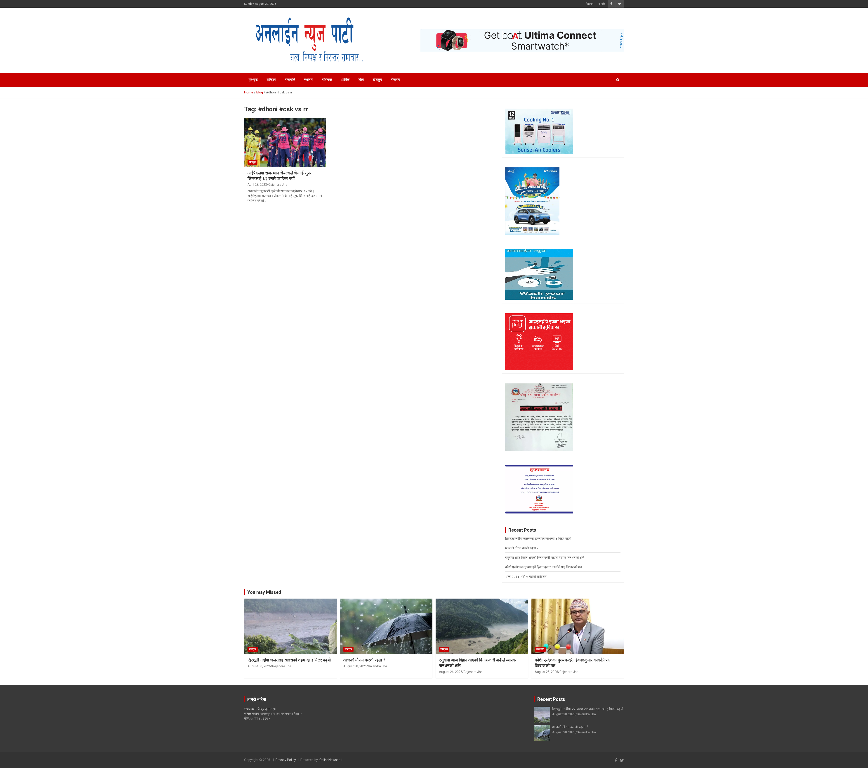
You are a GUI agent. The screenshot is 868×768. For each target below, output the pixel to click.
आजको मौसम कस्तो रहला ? (521, 548)
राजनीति (290, 80)
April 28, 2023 (257, 184)
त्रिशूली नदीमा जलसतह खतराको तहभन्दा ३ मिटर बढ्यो (538, 539)
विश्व (361, 80)
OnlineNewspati (330, 760)
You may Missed (264, 592)
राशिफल (327, 80)
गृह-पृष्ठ (253, 80)
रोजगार (395, 80)
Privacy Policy (286, 760)
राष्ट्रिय (271, 80)
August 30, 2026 (259, 666)
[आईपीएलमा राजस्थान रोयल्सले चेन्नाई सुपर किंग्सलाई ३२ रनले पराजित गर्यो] (285, 142)
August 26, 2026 (450, 672)
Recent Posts (551, 699)
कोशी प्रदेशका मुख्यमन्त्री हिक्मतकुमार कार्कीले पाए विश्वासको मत (543, 567)
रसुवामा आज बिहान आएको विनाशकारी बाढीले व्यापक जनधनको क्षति (544, 558)
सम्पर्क (602, 3)
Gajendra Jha (277, 184)
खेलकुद (377, 80)
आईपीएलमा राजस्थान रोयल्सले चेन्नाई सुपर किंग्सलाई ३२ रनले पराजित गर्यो (279, 175)
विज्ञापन (589, 3)
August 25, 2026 (546, 672)
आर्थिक (345, 80)
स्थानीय (308, 80)
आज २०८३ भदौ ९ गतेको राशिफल (526, 577)
